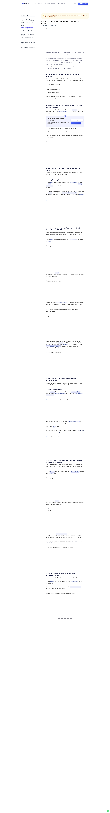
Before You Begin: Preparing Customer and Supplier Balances (27, 20)
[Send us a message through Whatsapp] (107, 810)
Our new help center (82, 15)
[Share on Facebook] (59, 618)
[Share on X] (62, 618)
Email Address (73, 118)
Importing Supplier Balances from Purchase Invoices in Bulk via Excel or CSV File (28, 42)
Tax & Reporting (61, 3)
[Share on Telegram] (65, 618)
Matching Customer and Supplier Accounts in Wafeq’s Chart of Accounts (27, 24)
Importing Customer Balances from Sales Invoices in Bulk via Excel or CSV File (27, 34)
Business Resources (38, 3)
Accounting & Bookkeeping (50, 3)
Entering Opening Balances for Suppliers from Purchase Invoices (27, 38)
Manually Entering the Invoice (27, 30)
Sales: (73, 0)
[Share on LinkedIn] (71, 618)
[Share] (83, 75)
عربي (87, 0)
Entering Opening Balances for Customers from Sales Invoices (27, 28)
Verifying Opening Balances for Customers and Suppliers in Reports (28, 46)
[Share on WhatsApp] (68, 618)
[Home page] (25, 3)
